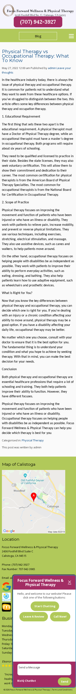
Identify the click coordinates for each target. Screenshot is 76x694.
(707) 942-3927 (38, 21)
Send (64, 681)
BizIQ (20, 681)
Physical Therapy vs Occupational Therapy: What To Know (35, 56)
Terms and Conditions (62, 689)
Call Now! (60, 616)
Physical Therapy (33, 440)
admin (52, 68)
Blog (38, 36)
